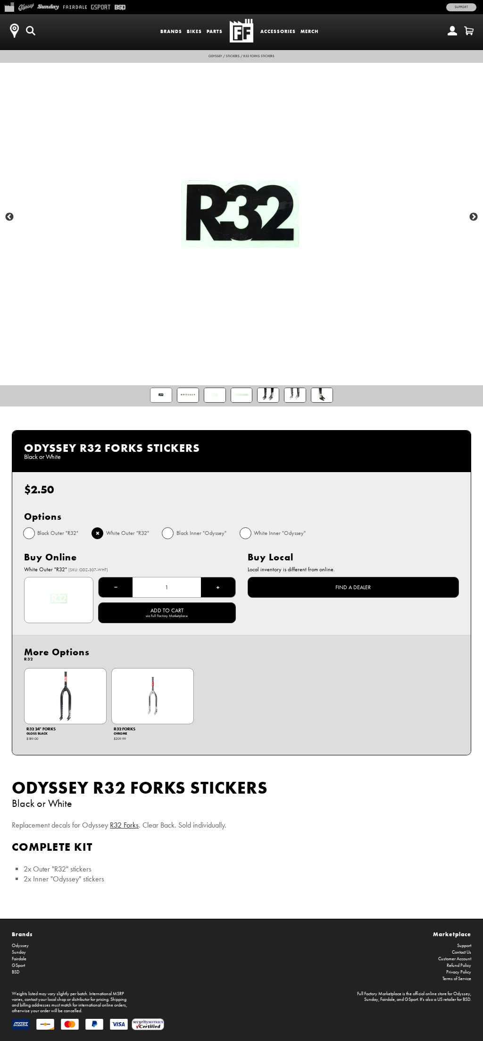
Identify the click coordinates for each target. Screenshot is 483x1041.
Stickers (233, 56)
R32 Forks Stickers (259, 56)
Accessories (278, 31)
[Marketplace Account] (452, 30)
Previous (9, 217)
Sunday (19, 952)
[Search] (30, 30)
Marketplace (452, 934)
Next (473, 217)
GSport (18, 965)
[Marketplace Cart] (468, 30)
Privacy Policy (458, 972)
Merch (309, 31)
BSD (15, 972)
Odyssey (215, 56)
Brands (171, 31)
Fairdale (19, 959)
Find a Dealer (353, 587)
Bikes (194, 31)
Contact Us (461, 952)
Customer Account (454, 959)
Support (461, 7)
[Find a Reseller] (14, 30)
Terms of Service (456, 979)
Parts (215, 31)
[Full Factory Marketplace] (9, 6)
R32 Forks (124, 825)
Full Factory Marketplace (379, 994)
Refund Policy (459, 965)
